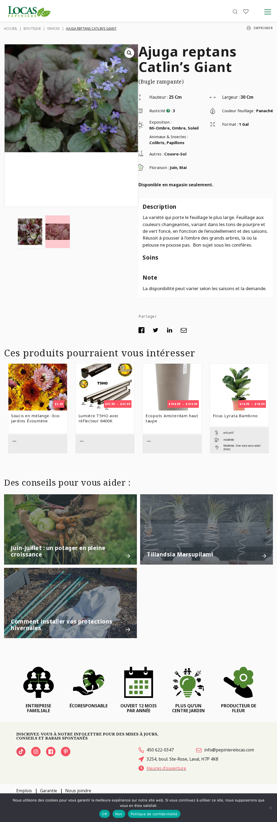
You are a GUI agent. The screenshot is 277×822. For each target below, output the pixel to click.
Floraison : (159, 167)
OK (104, 814)
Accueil (10, 28)
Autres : (156, 154)
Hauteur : (158, 97)
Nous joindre (78, 791)
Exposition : (160, 122)
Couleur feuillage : (238, 110)
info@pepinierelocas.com (229, 750)
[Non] (270, 807)
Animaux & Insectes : (168, 136)
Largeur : (231, 97)
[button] (129, 53)
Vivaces (53, 28)
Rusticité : (160, 110)
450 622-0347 (160, 750)
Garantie (48, 791)
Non (119, 814)
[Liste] (245, 11)
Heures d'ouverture (166, 768)
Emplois (24, 791)
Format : (230, 124)
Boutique (32, 28)
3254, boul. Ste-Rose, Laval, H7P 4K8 (182, 759)
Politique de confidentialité (154, 814)
